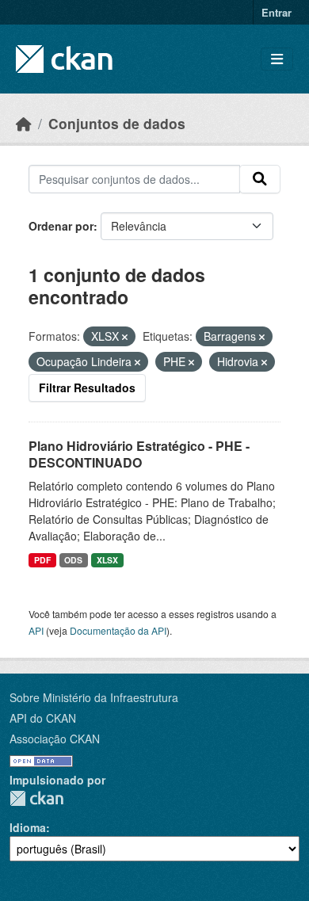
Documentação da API (118, 630)
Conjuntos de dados (116, 123)
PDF (42, 560)
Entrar (276, 12)
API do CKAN (43, 718)
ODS (73, 560)
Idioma (28, 827)
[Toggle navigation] (277, 59)
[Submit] (259, 179)
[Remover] (125, 336)
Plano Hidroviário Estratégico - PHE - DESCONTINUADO (139, 454)
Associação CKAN (55, 738)
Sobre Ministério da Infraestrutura (94, 697)
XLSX (107, 560)
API (36, 630)
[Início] (24, 123)
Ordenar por (61, 226)
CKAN (36, 798)
